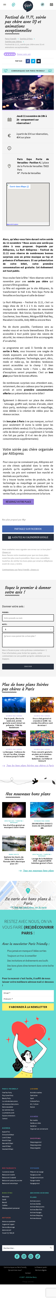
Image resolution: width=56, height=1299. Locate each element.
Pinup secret (28, 1281)
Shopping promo (35, 1145)
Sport (32, 1098)
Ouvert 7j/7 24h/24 (8, 1233)
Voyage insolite (35, 1180)
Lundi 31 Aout (6, 1138)
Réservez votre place (18, 501)
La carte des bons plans (10, 1101)
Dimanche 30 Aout (8, 1135)
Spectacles (33, 1095)
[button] (14, 4)
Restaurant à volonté (9, 1178)
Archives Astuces (35, 1218)
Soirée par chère (35, 1123)
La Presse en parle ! (41, 1267)
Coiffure (4, 1205)
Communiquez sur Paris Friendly (15, 1267)
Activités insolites (36, 1093)
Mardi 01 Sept (6, 1140)
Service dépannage (8, 1227)
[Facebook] (28, 61)
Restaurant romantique (10, 1183)
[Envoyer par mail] (38, 61)
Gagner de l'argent (8, 1224)
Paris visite (14, 854)
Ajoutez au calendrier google (30, 537)
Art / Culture (34, 1104)
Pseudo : (5, 612)
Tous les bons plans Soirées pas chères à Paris (30, 765)
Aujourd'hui (6, 1132)
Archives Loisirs (35, 1201)
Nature (32, 1107)
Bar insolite (34, 1120)
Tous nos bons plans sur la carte (30, 907)
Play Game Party (7, 1095)
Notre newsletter (7, 1107)
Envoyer (28, 666)
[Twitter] (33, 61)
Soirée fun (33, 1126)
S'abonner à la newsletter (28, 1007)
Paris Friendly (11, 38)
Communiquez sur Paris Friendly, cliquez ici (20, 569)
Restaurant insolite (8, 1175)
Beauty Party (6, 1098)
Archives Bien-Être (36, 1210)
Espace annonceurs (8, 1116)
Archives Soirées (35, 1204)
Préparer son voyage (36, 1172)
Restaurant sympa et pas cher (12, 1180)
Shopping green (35, 1148)
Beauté (4, 1202)
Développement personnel (11, 1208)
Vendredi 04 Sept (7, 1149)
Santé (4, 1200)
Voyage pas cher (35, 1175)
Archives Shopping (36, 1215)
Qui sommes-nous (8, 1110)
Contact (4, 1119)
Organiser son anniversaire (39, 1129)
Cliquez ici (6, 552)
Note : (4, 624)
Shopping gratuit (35, 1142)
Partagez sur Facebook (28, 528)
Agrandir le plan (12, 224)
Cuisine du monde (8, 1172)
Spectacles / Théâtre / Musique (14, 821)
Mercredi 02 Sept (7, 1143)
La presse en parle (8, 1113)
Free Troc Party (7, 1093)
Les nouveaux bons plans (10, 1104)
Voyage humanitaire (36, 1178)
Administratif (6, 1230)
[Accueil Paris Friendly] (28, 5)
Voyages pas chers (42, 821)
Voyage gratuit (35, 1183)
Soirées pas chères (13, 41)
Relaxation (5, 1197)
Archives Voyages (35, 1212)
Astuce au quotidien (8, 1221)
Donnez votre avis (24, 54)
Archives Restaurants (37, 1207)
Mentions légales (41, 1270)
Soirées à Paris (26, 38)
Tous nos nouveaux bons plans (38, 870)
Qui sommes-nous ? (15, 1270)
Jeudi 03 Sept (6, 1146)
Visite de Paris (34, 1101)
